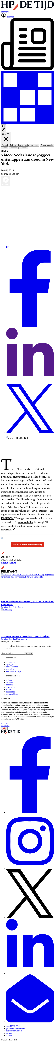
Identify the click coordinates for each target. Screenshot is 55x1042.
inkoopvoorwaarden (14, 1031)
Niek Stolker (8, 562)
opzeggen (10, 664)
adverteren (10, 687)
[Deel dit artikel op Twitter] (30, 432)
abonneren (10, 662)
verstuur (29, 653)
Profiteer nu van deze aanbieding (27, 544)
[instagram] (30, 868)
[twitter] (30, 918)
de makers (10, 682)
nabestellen (10, 692)
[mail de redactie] (30, 1022)
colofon (9, 680)
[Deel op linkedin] (30, 381)
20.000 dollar (25, 522)
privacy (9, 1033)
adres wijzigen (12, 667)
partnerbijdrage (12, 694)
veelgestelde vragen (14, 671)
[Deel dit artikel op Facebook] (30, 325)
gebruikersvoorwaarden (15, 1028)
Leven (4, 151)
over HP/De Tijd (13, 1026)
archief (9, 689)
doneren (9, 685)
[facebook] (30, 812)
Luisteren (5, 184)
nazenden (10, 669)
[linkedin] (30, 973)
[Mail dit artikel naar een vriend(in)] (7, 247)
